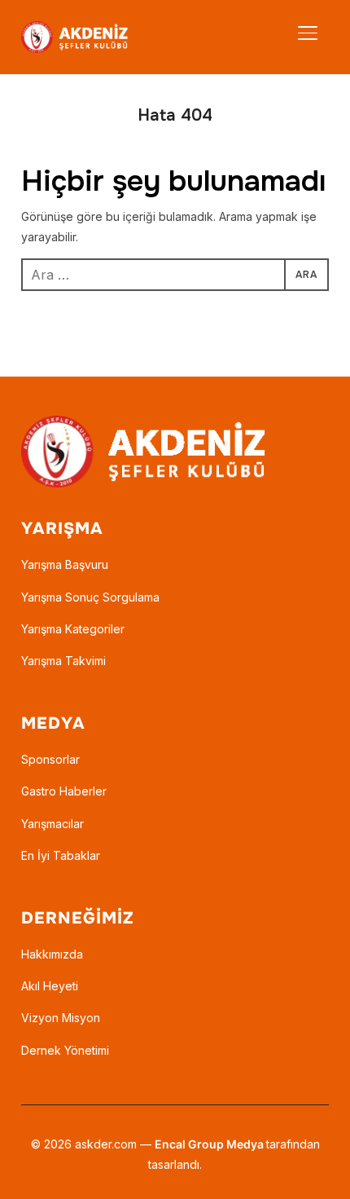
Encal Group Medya (210, 1144)
